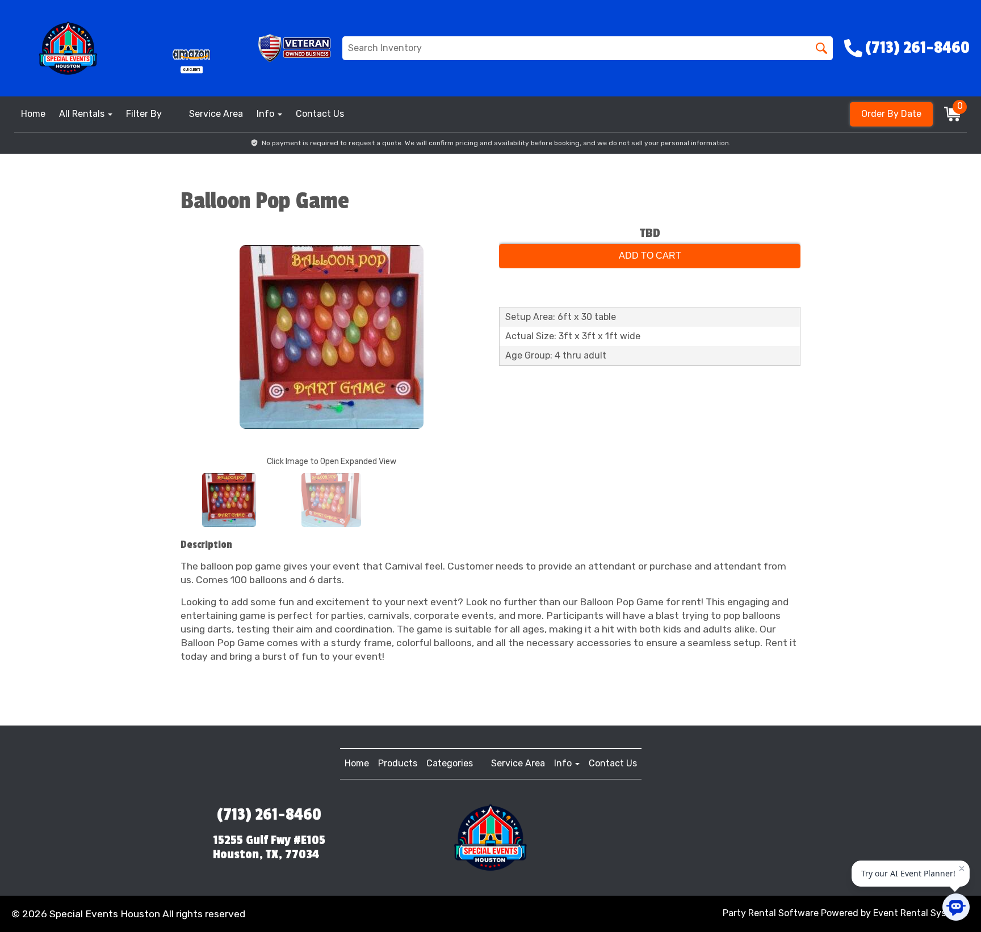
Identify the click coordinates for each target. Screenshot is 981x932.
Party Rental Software (771, 913)
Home (33, 113)
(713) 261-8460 (269, 814)
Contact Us (320, 113)
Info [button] (266, 113)
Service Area (216, 113)
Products (397, 763)
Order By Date (891, 113)
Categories (449, 763)
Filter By (144, 113)
